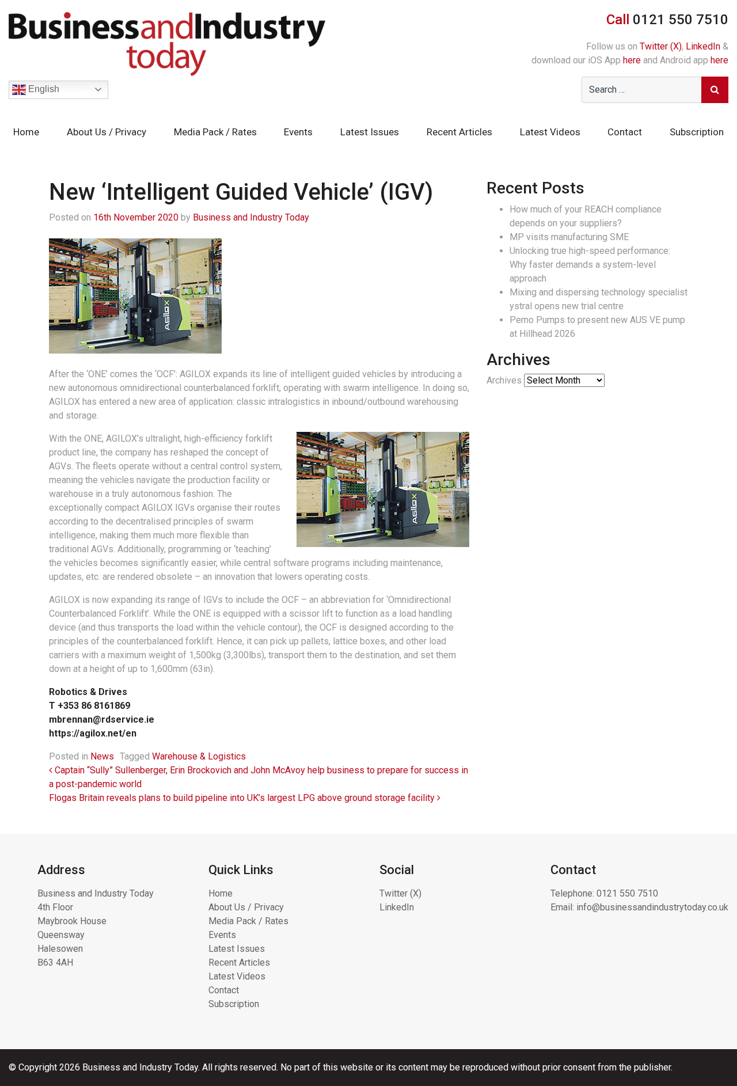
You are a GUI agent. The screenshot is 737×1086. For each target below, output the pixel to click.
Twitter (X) (661, 46)
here (632, 60)
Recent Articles (459, 132)
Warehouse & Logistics (199, 756)
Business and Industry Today (251, 217)
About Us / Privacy (106, 132)
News (102, 756)
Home (26, 132)
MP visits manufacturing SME (569, 236)
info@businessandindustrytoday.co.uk (652, 907)
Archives (504, 380)
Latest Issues (369, 132)
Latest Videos (550, 132)
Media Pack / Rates (215, 132)
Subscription (697, 132)
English (42, 89)
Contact (624, 132)
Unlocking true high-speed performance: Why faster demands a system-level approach (590, 264)
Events (298, 132)
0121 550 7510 (627, 893)
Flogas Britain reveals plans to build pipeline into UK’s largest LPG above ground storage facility (243, 797)
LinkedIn (703, 46)
